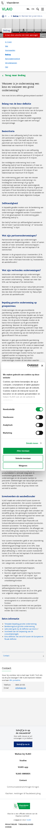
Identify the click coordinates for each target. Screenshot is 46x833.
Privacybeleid (11, 824)
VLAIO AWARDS (23, 773)
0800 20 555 (20, 685)
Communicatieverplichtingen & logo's (23, 787)
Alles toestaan (23, 451)
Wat (6, 46)
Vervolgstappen (11, 63)
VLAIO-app (23, 767)
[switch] (39, 417)
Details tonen (32, 443)
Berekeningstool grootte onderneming (19, 626)
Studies (23, 760)
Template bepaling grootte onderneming (20, 624)
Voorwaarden (10, 50)
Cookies (8, 827)
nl (28, 8)
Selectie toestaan (23, 458)
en (33, 8)
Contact (6, 656)
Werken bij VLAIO (23, 754)
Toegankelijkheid (25, 824)
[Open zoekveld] (38, 9)
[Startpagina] (3, 16)
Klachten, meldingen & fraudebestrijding (23, 793)
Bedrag (15, 16)
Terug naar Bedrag (15, 75)
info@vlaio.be (20, 688)
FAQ (6, 67)
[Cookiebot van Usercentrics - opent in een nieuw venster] (28, 365)
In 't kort (8, 42)
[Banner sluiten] (42, 366)
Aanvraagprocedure (12, 59)
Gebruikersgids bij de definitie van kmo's (20, 629)
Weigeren (23, 466)
